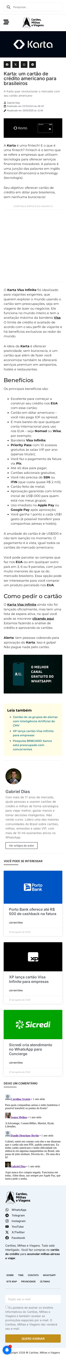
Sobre (10, 1275)
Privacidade (28, 1281)
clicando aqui (43, 618)
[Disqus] (33, 1137)
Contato (33, 1275)
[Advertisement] (33, 246)
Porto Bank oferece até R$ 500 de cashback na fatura (32, 911)
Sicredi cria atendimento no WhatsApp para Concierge (30, 1049)
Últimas (45, 1281)
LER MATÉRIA (16, 922)
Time (21, 1275)
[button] (7, 64)
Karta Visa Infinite (21, 604)
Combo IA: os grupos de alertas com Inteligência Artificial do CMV (35, 721)
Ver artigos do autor (21, 845)
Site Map (11, 1281)
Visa (57, 317)
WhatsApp (49, 1275)
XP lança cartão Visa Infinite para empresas (29, 979)
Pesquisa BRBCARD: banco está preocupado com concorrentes (32, 745)
